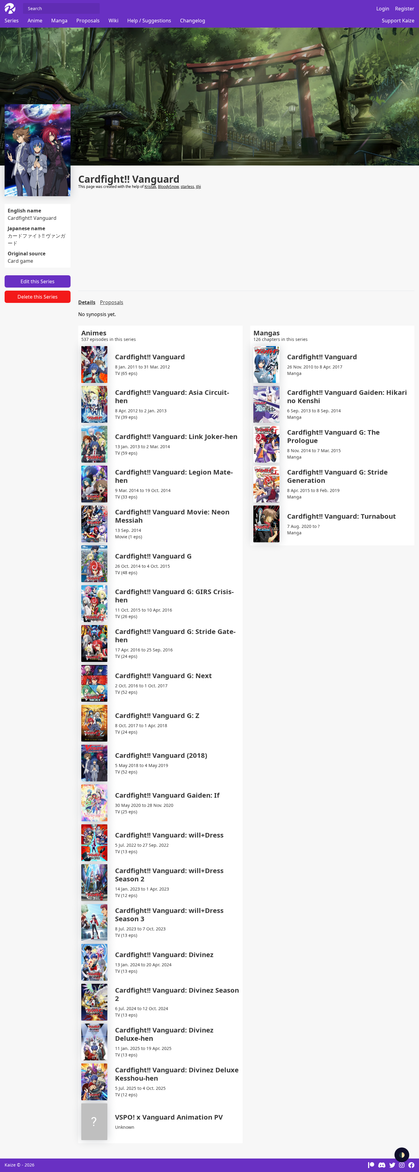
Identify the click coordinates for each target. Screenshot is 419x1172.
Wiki (113, 20)
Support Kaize (398, 20)
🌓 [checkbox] (402, 1154)
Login (382, 8)
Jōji (198, 186)
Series (12, 20)
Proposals (88, 20)
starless (187, 186)
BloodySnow (168, 186)
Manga (59, 20)
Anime (35, 20)
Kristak (150, 186)
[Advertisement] (246, 240)
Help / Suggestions (149, 20)
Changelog (192, 20)
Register (404, 8)
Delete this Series (37, 296)
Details (86, 302)
